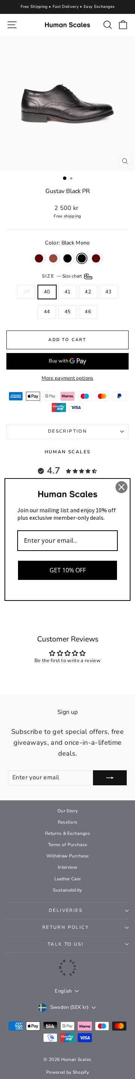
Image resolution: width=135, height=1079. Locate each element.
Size (62, 276)
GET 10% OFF (68, 570)
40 (47, 291)
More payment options (67, 378)
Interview (67, 867)
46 (88, 311)
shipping (72, 216)
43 (108, 291)
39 (26, 291)
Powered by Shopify (67, 1072)
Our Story (67, 811)
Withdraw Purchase (67, 856)
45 (67, 311)
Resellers (68, 822)
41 (67, 291)
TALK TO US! (66, 944)
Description (67, 431)
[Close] (121, 487)
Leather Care (67, 879)
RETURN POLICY (65, 927)
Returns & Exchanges (67, 833)
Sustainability (67, 890)
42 (88, 291)
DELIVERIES (65, 910)
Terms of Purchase (67, 845)
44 (47, 311)
